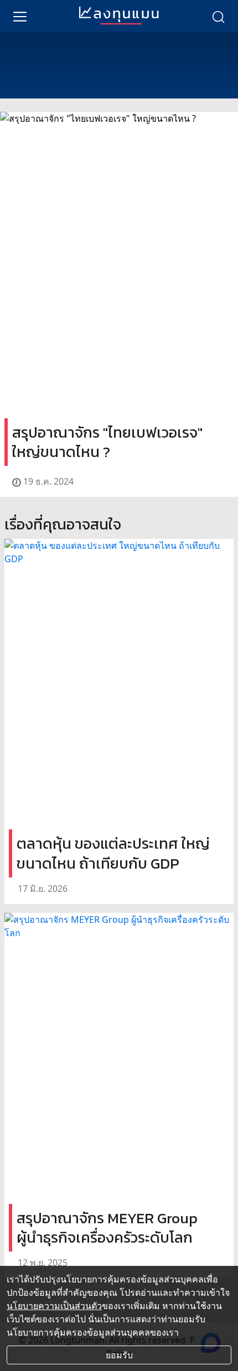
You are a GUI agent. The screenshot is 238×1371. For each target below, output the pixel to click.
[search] (218, 16)
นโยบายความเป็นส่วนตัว (54, 1306)
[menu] (20, 16)
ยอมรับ (119, 1355)
